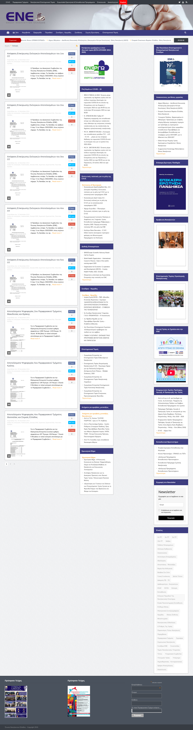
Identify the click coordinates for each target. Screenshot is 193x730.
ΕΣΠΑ (166, 588)
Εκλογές (174, 588)
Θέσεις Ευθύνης (172, 615)
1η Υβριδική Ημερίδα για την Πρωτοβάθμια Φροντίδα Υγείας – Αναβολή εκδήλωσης (94, 321)
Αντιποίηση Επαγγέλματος (166, 557)
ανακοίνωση (161, 669)
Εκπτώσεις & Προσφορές (91, 185)
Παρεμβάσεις (162, 634)
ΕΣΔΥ (159, 588)
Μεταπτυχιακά (162, 618)
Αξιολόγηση (161, 561)
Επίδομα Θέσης (163, 607)
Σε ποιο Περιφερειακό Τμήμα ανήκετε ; (146, 708)
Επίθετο (134, 700)
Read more (56, 78)
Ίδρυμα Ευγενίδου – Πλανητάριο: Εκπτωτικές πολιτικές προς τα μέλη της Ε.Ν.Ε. (96, 211)
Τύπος (159, 654)
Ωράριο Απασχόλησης (165, 665)
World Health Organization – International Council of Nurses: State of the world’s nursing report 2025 (97, 261)
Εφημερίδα (38, 32)
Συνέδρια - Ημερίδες (89, 295)
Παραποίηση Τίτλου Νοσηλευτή (168, 630)
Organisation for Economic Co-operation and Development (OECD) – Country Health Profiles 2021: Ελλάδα (97, 269)
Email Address (146, 685)
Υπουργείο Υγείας (163, 658)
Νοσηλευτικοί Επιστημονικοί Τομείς (42, 2)
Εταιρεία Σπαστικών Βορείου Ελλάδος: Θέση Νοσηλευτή (110, 40)
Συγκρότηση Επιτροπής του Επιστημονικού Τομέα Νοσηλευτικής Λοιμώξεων (95, 379)
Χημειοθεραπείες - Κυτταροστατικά (169, 662)
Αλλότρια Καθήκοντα (164, 549)
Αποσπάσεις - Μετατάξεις (166, 564)
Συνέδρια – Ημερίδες (63, 32)
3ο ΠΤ (167, 537)
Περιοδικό (48, 32)
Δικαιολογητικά (113, 2)
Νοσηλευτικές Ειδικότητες (166, 622)
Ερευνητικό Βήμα (88, 457)
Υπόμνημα (176, 658)
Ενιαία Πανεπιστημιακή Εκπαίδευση (169, 603)
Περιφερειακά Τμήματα (20, 2)
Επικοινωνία (101, 2)
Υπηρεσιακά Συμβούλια (173, 654)
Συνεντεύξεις (174, 646)
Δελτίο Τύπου (177, 576)
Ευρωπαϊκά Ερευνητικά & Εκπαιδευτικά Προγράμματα (76, 2)
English (123, 2)
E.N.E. (8, 2)
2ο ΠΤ (159, 537)
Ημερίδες (160, 615)
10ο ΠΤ (160, 541)
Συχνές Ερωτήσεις (92, 32)
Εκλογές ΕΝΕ (34, 61)
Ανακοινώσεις (25, 61)
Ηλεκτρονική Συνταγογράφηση (168, 611)
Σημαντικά (42, 61)
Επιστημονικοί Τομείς (110, 32)
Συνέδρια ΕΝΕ (162, 646)
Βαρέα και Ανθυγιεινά (164, 568)
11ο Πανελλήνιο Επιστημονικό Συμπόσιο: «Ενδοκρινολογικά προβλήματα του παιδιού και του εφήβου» (97, 329)
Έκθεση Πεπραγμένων (165, 545)
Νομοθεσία (26, 32)
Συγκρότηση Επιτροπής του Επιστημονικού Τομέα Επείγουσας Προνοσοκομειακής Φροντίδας (95, 393)
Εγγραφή (171, 518)
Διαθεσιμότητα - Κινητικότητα (167, 584)
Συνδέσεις (78, 32)
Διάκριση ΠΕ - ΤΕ (163, 580)
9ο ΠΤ (174, 537)
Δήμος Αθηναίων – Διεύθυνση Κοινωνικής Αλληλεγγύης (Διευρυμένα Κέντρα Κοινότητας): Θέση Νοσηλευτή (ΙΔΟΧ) (48, 40)
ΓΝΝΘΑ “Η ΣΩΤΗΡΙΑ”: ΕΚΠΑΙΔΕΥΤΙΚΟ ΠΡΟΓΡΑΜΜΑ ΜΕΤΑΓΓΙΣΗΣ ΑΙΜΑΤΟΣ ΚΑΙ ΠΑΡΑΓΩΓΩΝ (97, 338)
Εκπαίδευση (161, 592)
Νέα (17, 32)
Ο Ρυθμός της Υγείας (164, 626)
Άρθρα (168, 541)
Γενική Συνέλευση (163, 576)
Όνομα (134, 692)
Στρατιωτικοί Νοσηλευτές (166, 642)
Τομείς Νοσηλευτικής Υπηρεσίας (168, 650)
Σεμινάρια (179, 638)
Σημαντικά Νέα (50, 61)
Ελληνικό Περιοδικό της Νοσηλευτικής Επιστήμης (166, 597)
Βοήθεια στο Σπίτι (163, 572)
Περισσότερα (86, 167)
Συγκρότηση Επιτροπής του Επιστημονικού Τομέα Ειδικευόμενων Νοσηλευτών (96, 357)
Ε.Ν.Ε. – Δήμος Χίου (164, 430)
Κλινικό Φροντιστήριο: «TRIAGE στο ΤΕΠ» (172, 454)
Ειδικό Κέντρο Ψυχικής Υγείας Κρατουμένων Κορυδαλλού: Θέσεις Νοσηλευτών (169, 143)
